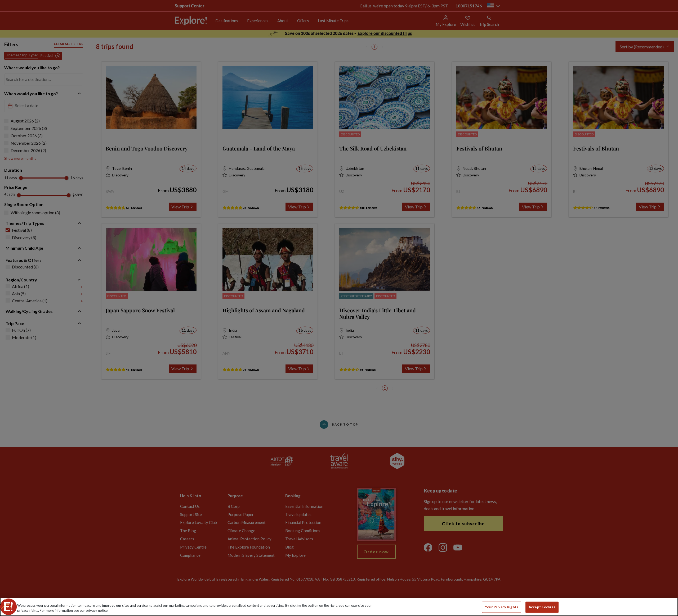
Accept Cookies (542, 607)
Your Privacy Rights (501, 607)
